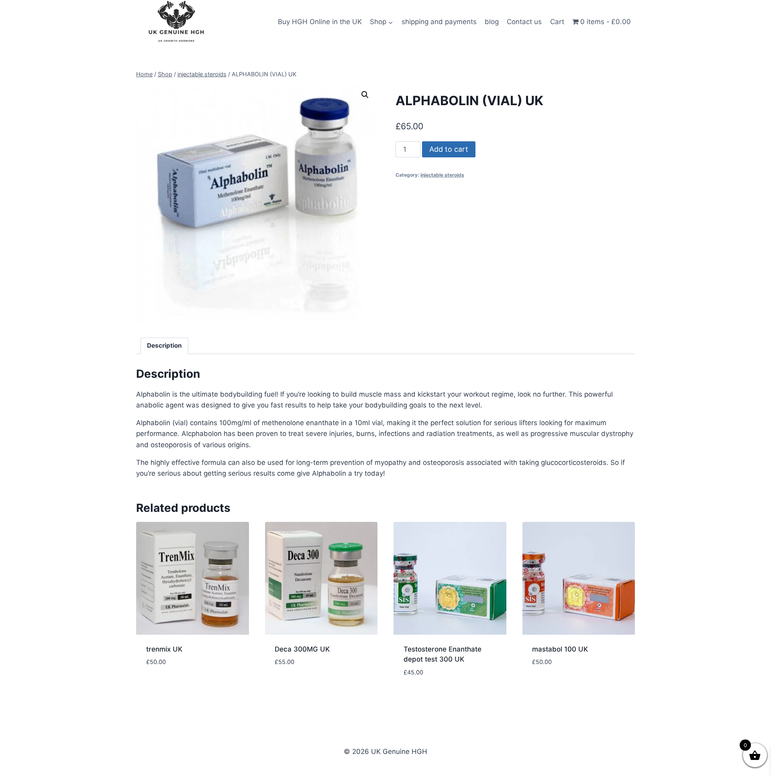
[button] (365, 95)
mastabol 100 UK (560, 649)
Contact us (524, 22)
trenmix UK (164, 649)
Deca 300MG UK (302, 649)
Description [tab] (164, 345)
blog (492, 22)
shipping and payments (439, 22)
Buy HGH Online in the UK (320, 22)
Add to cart (448, 149)
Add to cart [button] (166, 686)
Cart (557, 22)
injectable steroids (442, 175)
